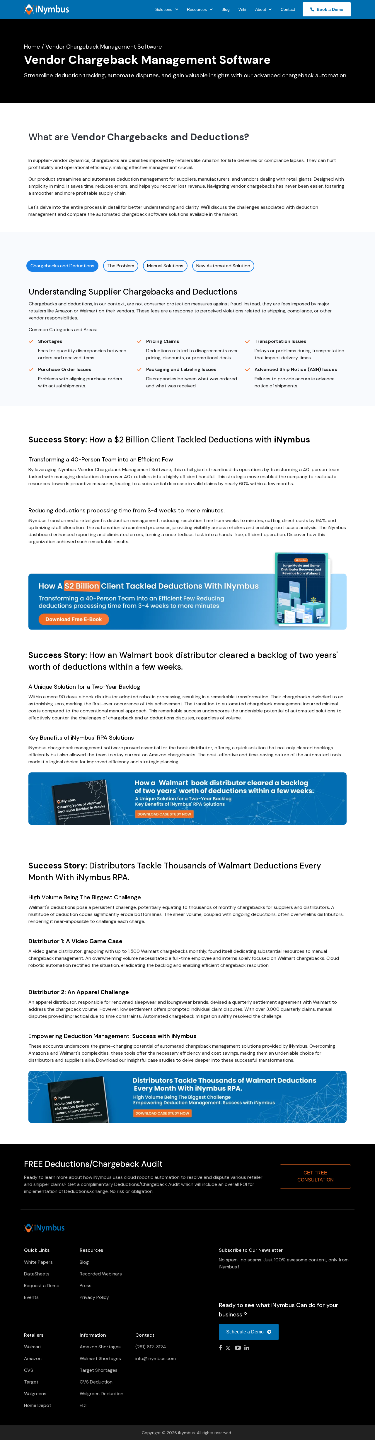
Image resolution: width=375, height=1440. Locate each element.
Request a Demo (41, 1285)
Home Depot (37, 1405)
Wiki (242, 9)
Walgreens (35, 1394)
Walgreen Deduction (101, 1394)
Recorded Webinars (101, 1274)
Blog (225, 9)
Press (85, 1285)
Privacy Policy (94, 1297)
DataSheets (37, 1274)
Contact (288, 9)
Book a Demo (328, 9)
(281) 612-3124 (150, 1347)
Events (31, 1297)
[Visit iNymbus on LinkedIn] (246, 1348)
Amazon (33, 1358)
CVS (28, 1370)
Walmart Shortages (100, 1358)
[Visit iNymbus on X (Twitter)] (228, 1348)
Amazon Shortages (100, 1347)
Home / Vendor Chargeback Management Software (93, 46)
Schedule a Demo (245, 1331)
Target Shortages (98, 1370)
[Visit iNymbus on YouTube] (238, 1348)
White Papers (38, 1262)
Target (31, 1382)
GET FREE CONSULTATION (315, 1176)
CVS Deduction (96, 1382)
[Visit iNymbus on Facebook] (220, 1348)
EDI (83, 1405)
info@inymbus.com (155, 1358)
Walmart (33, 1347)
